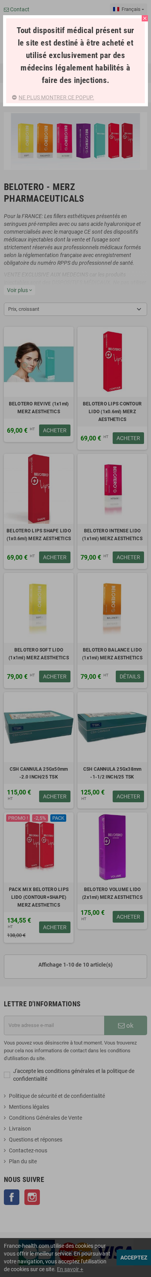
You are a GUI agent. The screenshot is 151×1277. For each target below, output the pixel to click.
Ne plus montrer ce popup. (56, 97)
